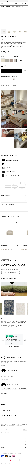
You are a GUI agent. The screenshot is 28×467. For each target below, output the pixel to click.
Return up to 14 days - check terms (8, 85)
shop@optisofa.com (8, 415)
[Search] (5, 3)
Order (3, 365)
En (9, 463)
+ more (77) (21, 60)
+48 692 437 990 (6, 410)
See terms (4, 393)
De (5, 463)
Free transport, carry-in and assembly (9, 82)
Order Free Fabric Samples (9, 278)
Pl (2, 463)
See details (4, 379)
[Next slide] (25, 17)
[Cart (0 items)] (25, 3)
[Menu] (2, 3)
